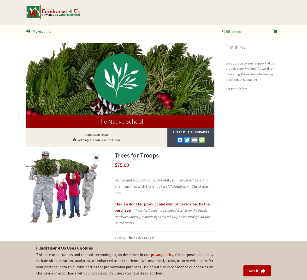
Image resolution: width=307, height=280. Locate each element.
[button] (96, 158)
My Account (42, 31)
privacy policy (162, 254)
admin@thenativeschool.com (98, 140)
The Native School (120, 121)
